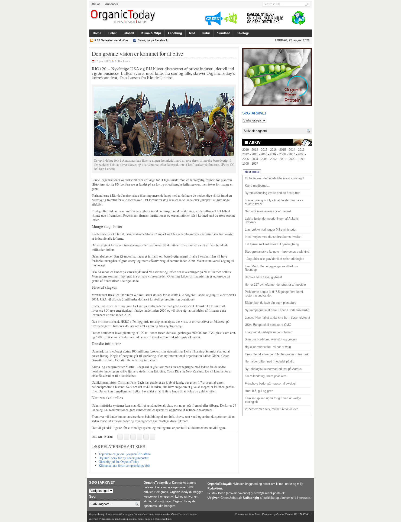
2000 (292, 159)
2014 (292, 149)
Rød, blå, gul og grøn (259, 391)
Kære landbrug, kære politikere (265, 376)
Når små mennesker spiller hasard (268, 211)
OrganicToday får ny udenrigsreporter (124, 458)
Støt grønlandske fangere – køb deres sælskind (277, 251)
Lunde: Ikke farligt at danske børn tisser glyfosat (277, 317)
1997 (255, 163)
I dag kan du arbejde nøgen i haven (268, 332)
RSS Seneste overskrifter (111, 40)
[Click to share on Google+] (146, 437)
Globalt (129, 33)
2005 (245, 159)
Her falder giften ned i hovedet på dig (269, 361)
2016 (273, 149)
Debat (112, 33)
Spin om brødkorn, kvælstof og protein (271, 339)
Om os (96, 4)
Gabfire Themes (284, 514)
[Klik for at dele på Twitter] (139, 437)
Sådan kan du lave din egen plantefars (270, 302)
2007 (291, 154)
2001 (282, 159)
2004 (255, 159)
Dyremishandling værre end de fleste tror (272, 193)
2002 (273, 159)
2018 (255, 149)
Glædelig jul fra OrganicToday (119, 461)
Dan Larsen (124, 61)
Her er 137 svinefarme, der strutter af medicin (275, 284)
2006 (301, 154)
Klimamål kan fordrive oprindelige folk (124, 465)
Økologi (243, 33)
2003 (264, 159)
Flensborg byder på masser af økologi (270, 383)
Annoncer (111, 4)
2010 (264, 154)
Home (97, 33)
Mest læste (252, 171)
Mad (192, 33)
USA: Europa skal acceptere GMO (268, 324)
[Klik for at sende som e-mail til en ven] (133, 437)
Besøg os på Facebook (153, 40)
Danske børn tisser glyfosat (263, 277)
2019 (245, 149)
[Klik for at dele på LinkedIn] (152, 437)
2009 (273, 154)
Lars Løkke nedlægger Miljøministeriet (270, 229)
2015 (282, 149)
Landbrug (175, 33)
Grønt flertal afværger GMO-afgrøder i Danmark (277, 354)
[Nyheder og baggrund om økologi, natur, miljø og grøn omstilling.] (123, 17)
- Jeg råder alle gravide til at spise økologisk (274, 259)
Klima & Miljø (151, 33)
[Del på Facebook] (120, 437)
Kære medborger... (257, 185)
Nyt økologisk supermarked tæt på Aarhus (273, 369)
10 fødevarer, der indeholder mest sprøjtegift (274, 178)
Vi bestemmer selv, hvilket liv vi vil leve (271, 409)
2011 (255, 154)
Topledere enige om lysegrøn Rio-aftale (125, 454)
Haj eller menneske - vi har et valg (268, 347)
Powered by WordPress (247, 514)
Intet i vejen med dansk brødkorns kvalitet (273, 236)
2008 (282, 154)
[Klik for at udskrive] (126, 437)
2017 (264, 149)
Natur (206, 33)
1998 (245, 163)
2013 (301, 149)
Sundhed (223, 33)
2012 (245, 154)
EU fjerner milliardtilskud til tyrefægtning (272, 244)
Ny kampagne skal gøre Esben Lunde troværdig (277, 310)
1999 (301, 159)
